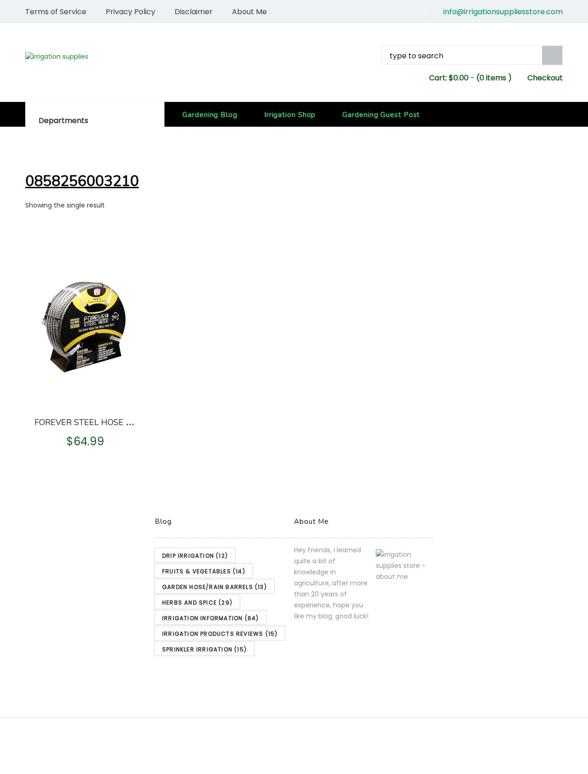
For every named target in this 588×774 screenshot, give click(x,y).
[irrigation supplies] (108, 56)
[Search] (552, 55)
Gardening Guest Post (381, 114)
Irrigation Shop (290, 114)
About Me (249, 11)
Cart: (449, 78)
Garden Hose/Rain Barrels (214, 587)
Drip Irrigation (195, 556)
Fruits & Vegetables (203, 571)
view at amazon (86, 394)
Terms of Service (55, 11)
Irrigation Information (210, 618)
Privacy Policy (130, 11)
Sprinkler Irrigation (204, 649)
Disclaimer (194, 11)
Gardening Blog (209, 114)
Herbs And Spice (197, 602)
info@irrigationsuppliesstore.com (503, 11)
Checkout (545, 78)
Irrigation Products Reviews (219, 634)
